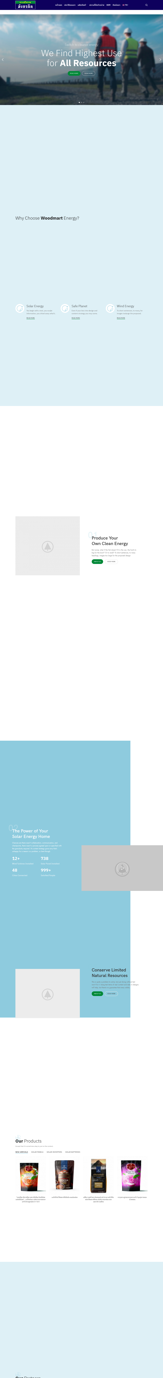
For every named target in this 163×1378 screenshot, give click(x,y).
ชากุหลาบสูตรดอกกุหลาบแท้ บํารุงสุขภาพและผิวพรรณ (132, 1198)
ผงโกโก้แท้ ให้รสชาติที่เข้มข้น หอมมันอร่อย (65, 1197)
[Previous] (3, 59)
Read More (74, 73)
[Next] (160, 59)
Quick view (44, 1159)
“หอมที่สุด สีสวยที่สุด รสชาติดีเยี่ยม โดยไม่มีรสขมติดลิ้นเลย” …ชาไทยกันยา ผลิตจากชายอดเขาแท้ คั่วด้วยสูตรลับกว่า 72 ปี (31, 1199)
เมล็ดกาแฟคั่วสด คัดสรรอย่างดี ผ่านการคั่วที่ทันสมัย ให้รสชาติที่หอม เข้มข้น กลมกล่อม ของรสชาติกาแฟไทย (98, 1199)
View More (88, 73)
